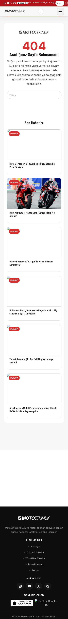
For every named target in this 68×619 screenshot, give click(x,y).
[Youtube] (29, 586)
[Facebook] (47, 586)
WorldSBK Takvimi (35, 558)
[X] (38, 586)
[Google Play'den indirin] (46, 603)
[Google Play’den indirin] (40, 3)
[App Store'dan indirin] (22, 603)
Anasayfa (35, 546)
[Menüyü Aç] (60, 11)
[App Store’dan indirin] (21, 3)
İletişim (35, 570)
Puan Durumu (35, 564)
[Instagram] (20, 586)
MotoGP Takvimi (35, 552)
